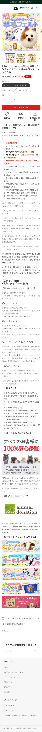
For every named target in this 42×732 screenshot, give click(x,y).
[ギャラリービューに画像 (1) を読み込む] (10, 58)
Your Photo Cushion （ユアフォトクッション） (24, 728)
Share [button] (6, 631)
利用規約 (7, 692)
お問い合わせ (9, 710)
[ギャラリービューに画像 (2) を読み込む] (21, 58)
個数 (3, 95)
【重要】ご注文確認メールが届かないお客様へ (20, 715)
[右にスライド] (39, 58)
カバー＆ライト (23, 90)
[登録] (35, 650)
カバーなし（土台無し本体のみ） (16, 85)
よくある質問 (9, 705)
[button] (4, 8)
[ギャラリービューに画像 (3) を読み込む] (32, 58)
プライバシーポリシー (12, 677)
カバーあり (8, 90)
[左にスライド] (2, 58)
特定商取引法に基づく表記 (13, 672)
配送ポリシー (9, 687)
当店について (9, 667)
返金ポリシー (9, 682)
